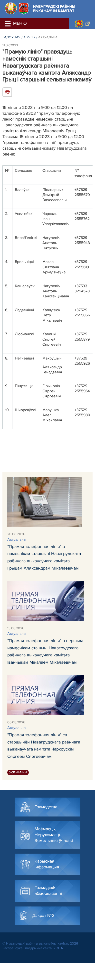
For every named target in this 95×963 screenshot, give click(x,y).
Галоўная (11, 37)
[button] (8, 23)
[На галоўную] (11, 8)
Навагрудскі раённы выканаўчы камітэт (54, 9)
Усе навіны (18, 772)
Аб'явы (29, 37)
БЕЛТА (58, 948)
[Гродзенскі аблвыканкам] (82, 23)
